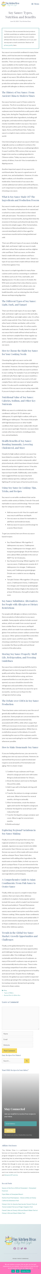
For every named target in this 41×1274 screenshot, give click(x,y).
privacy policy (8, 45)
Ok (13, 1271)
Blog (5, 990)
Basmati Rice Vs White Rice (12, 995)
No (18, 1271)
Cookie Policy (25, 1271)
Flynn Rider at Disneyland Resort (12, 1194)
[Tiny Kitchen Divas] (10, 4)
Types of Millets (9, 993)
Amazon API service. (11, 1175)
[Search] (27, 1061)
